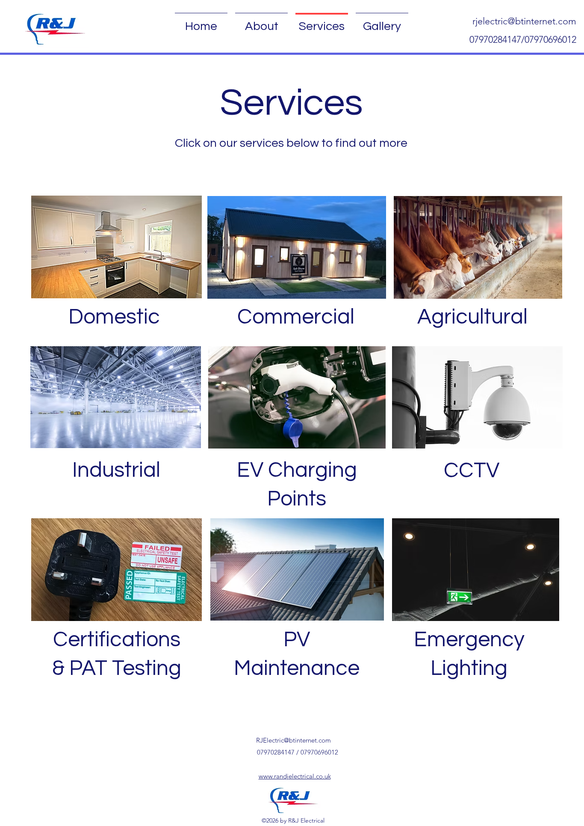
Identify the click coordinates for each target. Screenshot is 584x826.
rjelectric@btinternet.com (524, 21)
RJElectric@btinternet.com (293, 740)
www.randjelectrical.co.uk (295, 776)
